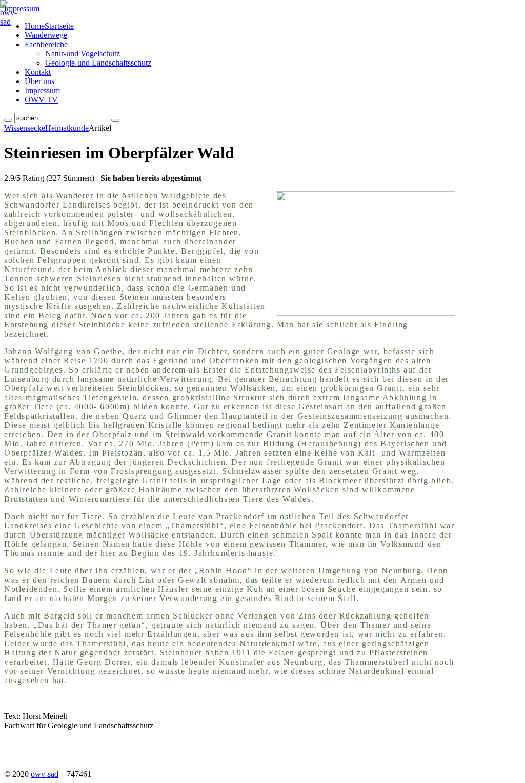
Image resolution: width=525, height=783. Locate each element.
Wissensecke (24, 127)
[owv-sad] (8, 21)
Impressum (21, 8)
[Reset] (115, 120)
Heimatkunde (67, 127)
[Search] (8, 120)
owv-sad (44, 774)
